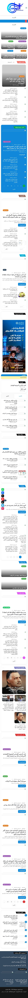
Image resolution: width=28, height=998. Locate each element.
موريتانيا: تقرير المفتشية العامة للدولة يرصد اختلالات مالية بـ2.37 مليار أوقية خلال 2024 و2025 (10, 244)
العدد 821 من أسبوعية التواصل (18, 385)
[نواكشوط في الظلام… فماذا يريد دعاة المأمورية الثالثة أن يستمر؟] (7, 54)
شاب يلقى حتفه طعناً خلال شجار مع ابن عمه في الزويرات (8, 981)
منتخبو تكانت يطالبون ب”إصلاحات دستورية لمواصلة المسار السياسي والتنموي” (9, 120)
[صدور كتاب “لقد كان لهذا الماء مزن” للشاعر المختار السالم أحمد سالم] (25, 625)
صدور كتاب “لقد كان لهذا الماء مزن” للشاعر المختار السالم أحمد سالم (9, 628)
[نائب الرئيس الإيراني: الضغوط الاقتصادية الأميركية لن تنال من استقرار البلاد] (22, 408)
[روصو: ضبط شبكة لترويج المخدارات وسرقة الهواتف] (25, 111)
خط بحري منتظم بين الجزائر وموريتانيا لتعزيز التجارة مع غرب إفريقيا (10, 237)
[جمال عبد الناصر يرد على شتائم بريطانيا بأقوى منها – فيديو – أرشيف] (20, 717)
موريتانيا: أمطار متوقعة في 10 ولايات (9, 413)
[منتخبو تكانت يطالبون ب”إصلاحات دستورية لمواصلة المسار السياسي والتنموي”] (25, 117)
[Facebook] (2, 492)
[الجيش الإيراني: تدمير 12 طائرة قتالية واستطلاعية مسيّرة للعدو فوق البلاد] (22, 925)
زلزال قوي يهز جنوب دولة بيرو (19, 588)
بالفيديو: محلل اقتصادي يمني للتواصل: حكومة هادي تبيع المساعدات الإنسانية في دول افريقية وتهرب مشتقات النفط (8, 707)
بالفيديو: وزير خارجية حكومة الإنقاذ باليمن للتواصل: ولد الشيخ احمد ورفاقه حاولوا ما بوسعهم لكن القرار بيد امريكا (20, 707)
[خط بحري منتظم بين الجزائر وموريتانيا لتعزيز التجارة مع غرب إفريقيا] (25, 233)
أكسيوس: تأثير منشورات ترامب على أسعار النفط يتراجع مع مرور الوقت (10, 168)
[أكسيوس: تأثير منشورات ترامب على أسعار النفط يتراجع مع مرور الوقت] (25, 164)
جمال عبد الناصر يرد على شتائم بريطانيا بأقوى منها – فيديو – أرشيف (20, 727)
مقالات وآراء (23, 28)
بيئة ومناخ (11, 41)
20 (7, 185)
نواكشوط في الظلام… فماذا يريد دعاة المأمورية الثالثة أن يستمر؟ (7, 57)
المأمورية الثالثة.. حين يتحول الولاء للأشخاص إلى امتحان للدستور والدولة (10, 402)
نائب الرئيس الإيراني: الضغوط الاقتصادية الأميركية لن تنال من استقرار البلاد (11, 408)
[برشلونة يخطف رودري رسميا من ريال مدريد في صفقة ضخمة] (25, 300)
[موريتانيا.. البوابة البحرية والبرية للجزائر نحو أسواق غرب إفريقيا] (25, 228)
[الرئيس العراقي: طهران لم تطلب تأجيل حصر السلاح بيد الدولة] (25, 172)
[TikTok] (2, 502)
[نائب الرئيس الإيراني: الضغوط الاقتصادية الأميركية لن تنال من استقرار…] (20, 44)
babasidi (23, 272)
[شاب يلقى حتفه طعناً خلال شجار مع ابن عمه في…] (20, 54)
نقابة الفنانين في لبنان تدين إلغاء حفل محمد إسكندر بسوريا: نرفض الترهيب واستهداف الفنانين (10, 635)
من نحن (3, 991)
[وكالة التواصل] (15, 8)
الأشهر (7, 396)
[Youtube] (2, 499)
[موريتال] (14, 17)
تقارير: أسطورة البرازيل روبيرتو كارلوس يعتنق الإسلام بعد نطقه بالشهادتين (10, 296)
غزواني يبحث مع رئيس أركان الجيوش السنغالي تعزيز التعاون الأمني (10, 107)
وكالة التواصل (22, 213)
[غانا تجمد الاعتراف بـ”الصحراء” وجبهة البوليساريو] (22, 938)
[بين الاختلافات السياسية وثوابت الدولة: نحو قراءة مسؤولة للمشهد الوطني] (22, 478)
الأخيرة (14, 189)
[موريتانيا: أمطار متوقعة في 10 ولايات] (7, 44)
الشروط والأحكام (12, 991)
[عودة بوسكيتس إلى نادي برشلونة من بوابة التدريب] (25, 287)
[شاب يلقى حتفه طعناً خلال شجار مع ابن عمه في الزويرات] (14, 76)
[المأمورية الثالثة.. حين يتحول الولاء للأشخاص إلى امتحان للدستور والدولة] (14, 33)
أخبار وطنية (23, 50)
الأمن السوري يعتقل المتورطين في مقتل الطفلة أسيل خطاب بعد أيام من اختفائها (10, 161)
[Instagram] (2, 508)
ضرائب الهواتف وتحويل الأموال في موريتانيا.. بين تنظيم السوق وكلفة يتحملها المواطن (14, 217)
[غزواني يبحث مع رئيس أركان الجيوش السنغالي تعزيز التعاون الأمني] (25, 104)
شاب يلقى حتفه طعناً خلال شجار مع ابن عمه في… (21, 57)
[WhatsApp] (2, 489)
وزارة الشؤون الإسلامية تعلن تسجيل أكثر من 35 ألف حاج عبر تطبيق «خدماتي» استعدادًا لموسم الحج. (14, 832)
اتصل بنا (6, 991)
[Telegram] (2, 505)
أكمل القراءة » (22, 154)
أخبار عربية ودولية (22, 41)
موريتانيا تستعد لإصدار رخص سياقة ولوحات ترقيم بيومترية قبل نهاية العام (9, 100)
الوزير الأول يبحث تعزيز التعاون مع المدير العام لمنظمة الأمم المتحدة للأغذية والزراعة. (10, 917)
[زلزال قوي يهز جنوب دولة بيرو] (14, 583)
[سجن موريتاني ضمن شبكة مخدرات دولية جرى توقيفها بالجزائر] (25, 177)
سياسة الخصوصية (19, 991)
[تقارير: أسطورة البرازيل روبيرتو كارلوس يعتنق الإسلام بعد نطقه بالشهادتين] (22, 294)
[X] (2, 496)
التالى (6, 249)
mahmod (22, 84)
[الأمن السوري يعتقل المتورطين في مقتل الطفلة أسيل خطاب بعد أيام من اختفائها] (25, 157)
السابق (21, 249)
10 (11, 185)
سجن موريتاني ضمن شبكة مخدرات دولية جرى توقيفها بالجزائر (11, 181)
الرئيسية (24, 991)
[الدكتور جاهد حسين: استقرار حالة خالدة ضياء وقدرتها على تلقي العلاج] (22, 932)
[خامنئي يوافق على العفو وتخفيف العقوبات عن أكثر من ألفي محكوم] (22, 944)
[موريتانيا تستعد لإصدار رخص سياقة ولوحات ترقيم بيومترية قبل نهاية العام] (25, 97)
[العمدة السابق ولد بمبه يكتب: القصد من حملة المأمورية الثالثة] (22, 466)
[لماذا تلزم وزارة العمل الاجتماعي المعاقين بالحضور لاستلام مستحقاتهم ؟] (22, 472)
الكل (13, 62)
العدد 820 (23, 389)
